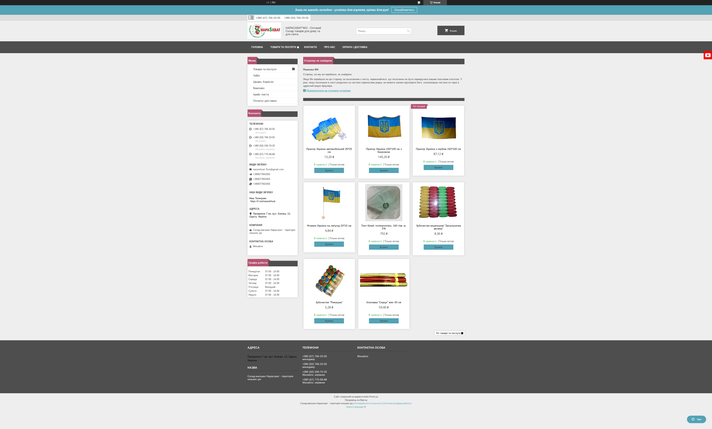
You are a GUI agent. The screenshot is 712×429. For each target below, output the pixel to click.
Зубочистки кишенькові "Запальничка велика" (438, 227)
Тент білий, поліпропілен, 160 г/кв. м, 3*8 (383, 227)
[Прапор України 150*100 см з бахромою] (384, 125)
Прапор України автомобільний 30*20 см (329, 150)
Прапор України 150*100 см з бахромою (384, 150)
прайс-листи (261, 94)
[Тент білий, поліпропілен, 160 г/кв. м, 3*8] (384, 202)
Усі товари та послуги (448, 333)
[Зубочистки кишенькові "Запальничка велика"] (438, 202)
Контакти (310, 47)
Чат (699, 419)
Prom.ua (374, 396)
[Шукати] (408, 31)
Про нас (329, 47)
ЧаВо (256, 75)
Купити (329, 170)
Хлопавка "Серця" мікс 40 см (383, 302)
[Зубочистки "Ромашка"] (329, 279)
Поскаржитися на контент (368, 403)
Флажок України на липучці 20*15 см (329, 225)
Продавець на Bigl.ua (356, 400)
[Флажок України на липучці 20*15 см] (329, 202)
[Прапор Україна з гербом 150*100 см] (438, 125)
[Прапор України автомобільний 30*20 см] (329, 125)
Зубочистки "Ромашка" (329, 302)
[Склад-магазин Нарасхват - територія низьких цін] (264, 31)
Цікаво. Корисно (263, 81)
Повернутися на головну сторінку (328, 90)
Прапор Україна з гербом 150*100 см (438, 148)
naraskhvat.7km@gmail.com (268, 169)
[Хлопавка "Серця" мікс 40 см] (384, 279)
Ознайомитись (404, 9)
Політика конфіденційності (397, 403)
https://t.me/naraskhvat (262, 201)
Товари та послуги (283, 47)
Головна (257, 47)
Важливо (258, 88)
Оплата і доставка (354, 47)
